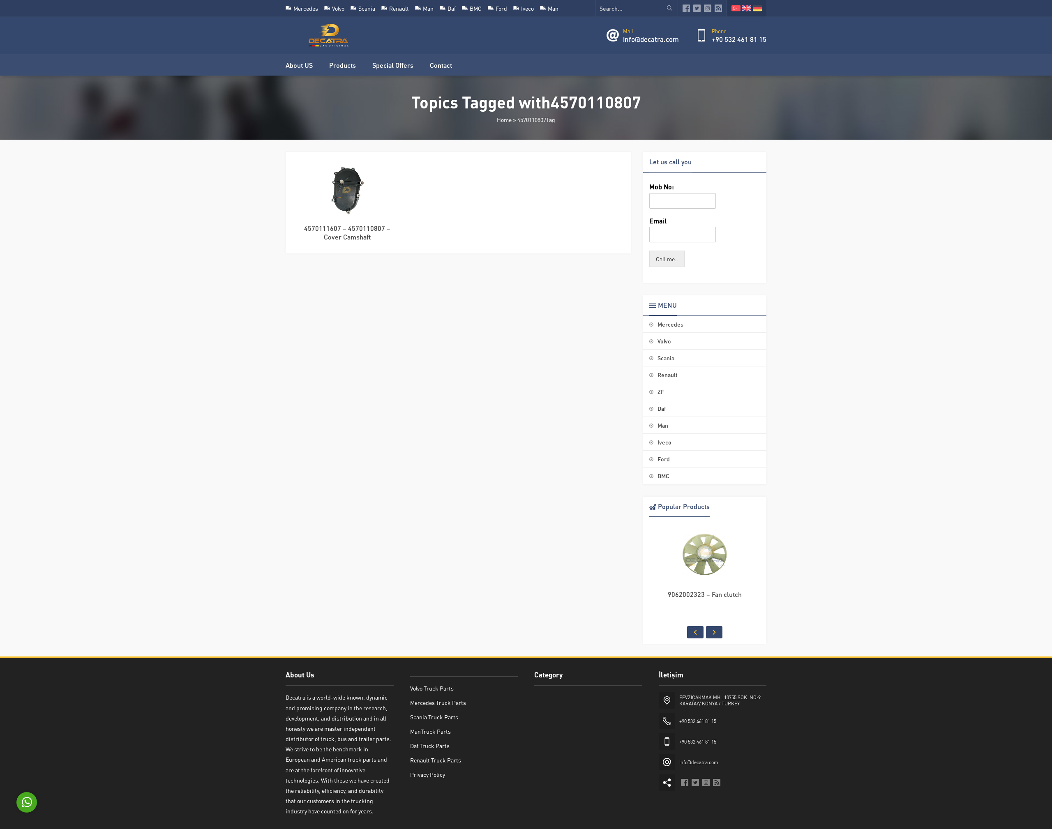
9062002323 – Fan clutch (705, 594)
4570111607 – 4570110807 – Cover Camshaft (347, 232)
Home (504, 119)
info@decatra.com (651, 39)
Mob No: (661, 187)
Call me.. (667, 259)
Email (658, 221)
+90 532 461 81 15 (739, 39)
